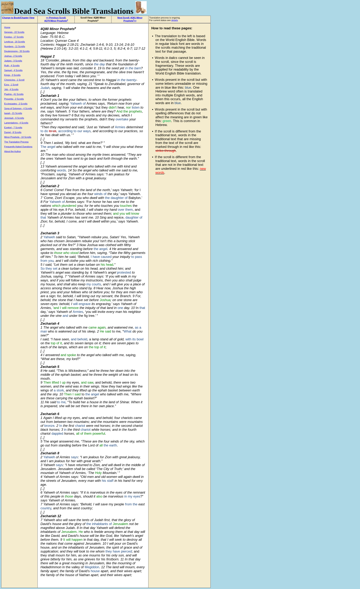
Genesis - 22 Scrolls (14, 32)
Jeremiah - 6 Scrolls (14, 118)
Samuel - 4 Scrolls (13, 70)
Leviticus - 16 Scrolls (14, 42)
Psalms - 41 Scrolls (13, 94)
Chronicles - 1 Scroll (14, 80)
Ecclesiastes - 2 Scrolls (15, 104)
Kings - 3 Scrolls (12, 75)
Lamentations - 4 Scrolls (16, 123)
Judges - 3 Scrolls (13, 61)
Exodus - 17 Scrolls (14, 37)
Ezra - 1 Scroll (11, 84)
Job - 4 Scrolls (11, 89)
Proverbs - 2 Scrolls (14, 99)
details (174, 20)
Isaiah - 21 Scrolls (13, 113)
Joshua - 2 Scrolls (13, 56)
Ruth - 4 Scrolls (12, 65)
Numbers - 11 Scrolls (14, 46)
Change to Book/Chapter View (18, 18)
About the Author (12, 151)
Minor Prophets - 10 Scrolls (17, 137)
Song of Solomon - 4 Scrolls (18, 108)
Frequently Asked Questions (18, 146)
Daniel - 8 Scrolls (12, 132)
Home (7, 27)
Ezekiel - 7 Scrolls (13, 127)
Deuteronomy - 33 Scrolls (17, 51)
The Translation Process (16, 142)
